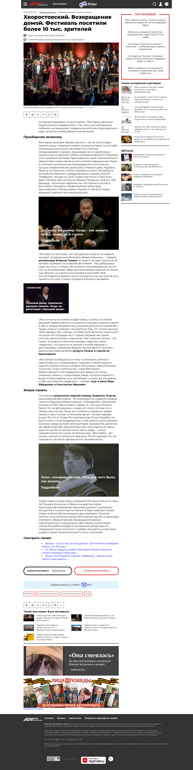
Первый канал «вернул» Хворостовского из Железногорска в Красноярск (50, 627)
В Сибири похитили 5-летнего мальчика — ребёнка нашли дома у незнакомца (145, 47)
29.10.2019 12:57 (30, 12)
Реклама (61, 718)
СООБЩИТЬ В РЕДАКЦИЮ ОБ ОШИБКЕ (101, 718)
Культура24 (89, 107)
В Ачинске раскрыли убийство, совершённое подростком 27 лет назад (145, 34)
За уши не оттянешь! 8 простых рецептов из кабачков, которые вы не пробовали (151, 139)
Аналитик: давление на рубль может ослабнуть (150, 185)
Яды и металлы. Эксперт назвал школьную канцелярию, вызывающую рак (149, 89)
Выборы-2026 (75, 718)
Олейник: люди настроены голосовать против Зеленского (148, 166)
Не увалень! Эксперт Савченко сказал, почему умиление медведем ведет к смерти (145, 59)
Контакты (49, 718)
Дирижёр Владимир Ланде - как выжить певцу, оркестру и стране (74, 232)
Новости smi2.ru (34, 708)
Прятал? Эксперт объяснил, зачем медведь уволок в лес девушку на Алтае (150, 129)
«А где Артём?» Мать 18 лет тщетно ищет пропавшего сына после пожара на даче (150, 99)
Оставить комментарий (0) (96, 571)
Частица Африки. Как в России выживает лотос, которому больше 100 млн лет (150, 109)
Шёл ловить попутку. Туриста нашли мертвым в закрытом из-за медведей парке (145, 22)
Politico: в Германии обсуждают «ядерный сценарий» (148, 176)
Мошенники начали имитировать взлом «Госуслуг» (149, 156)
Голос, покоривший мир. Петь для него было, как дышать (78, 479)
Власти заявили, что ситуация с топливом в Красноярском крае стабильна (145, 71)
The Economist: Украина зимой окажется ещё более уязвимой (147, 195)
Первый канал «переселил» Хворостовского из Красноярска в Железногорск (100, 627)
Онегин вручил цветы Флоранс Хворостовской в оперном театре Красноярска (52, 617)
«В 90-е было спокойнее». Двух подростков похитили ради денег (150, 118)
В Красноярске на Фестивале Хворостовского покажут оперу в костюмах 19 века (52, 637)
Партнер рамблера (70, 759)
